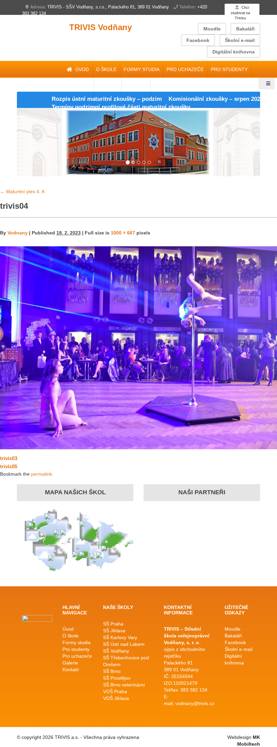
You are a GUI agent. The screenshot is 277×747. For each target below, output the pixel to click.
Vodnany (17, 232)
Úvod (81, 69)
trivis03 (8, 458)
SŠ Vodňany (116, 651)
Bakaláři (245, 28)
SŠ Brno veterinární (124, 684)
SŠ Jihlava (114, 630)
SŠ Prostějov (116, 678)
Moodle (212, 28)
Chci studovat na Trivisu (240, 12)
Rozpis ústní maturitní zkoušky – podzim (87, 99)
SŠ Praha (113, 624)
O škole (106, 69)
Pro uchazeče (185, 69)
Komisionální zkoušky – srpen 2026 (196, 99)
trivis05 (8, 466)
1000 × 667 (123, 232)
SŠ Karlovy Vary (120, 637)
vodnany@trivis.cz (194, 703)
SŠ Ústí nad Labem (124, 644)
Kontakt (70, 669)
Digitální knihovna (233, 51)
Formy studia (141, 69)
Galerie (70, 662)
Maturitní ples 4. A (22, 191)
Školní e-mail (240, 40)
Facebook (197, 40)
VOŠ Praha (115, 691)
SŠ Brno (112, 671)
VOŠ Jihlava (116, 698)
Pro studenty (229, 69)
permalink (41, 474)
